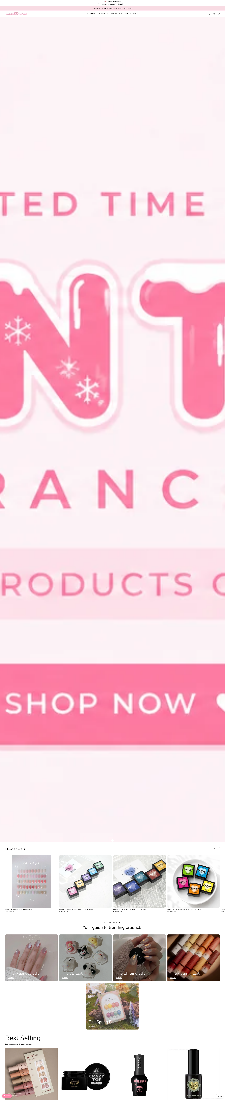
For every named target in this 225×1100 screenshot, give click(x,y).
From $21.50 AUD (9, 911)
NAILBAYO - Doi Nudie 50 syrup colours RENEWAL (18, 909)
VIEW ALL (215, 849)
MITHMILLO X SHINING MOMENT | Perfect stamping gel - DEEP (129, 909)
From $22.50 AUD (63, 911)
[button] (91, 14)
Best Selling (23, 1038)
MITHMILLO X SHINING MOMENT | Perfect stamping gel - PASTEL (76, 909)
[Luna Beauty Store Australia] (16, 14)
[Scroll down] (112, 840)
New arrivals (15, 849)
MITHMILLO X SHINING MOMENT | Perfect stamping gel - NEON (184, 909)
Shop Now (11, 977)
